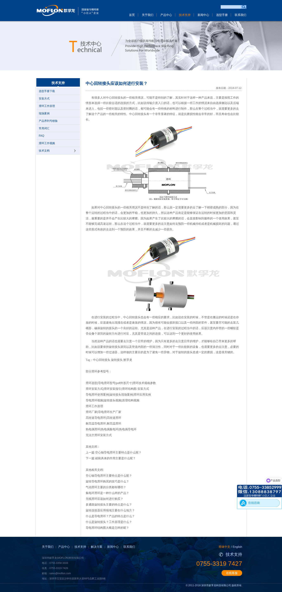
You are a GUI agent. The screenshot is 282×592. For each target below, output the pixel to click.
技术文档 (44, 150)
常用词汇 (44, 128)
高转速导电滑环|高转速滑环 (103, 417)
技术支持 (185, 15)
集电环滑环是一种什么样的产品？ (107, 493)
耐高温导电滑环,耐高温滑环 (103, 423)
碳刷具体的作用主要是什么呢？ (115, 458)
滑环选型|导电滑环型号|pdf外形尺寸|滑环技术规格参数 (121, 383)
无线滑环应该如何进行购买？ (104, 498)
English (237, 546)
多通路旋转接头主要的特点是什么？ (109, 504)
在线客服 (232, 573)
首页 (132, 15)
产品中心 (166, 15)
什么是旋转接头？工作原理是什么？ (109, 522)
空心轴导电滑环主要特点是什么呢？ (118, 452)
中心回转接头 (114, 97)
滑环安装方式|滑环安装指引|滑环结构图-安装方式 (117, 388)
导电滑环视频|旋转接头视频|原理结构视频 (112, 400)
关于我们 (147, 15)
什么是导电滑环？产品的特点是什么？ (110, 516)
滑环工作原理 (47, 106)
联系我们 (240, 15)
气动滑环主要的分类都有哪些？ (106, 487)
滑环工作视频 (47, 143)
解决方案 (96, 546)
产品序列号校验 (48, 120)
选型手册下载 (47, 91)
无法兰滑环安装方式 (99, 435)
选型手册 (222, 15)
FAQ (41, 135)
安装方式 (44, 98)
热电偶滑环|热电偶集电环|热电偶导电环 (111, 429)
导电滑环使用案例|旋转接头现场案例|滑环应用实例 (118, 394)
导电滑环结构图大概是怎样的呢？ (107, 527)
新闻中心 (203, 15)
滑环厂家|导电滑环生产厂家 (103, 412)
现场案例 (44, 113)
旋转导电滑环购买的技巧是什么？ (107, 481)
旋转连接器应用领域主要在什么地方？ (110, 510)
